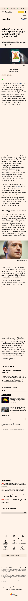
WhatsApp (18, 83)
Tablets (10, 22)
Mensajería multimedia (12, 419)
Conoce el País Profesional (14, 555)
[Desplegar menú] (2, 11)
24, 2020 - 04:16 (14, 71)
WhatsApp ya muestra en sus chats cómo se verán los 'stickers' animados (17, 400)
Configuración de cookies (6, 587)
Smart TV (15, 22)
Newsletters (13, 589)
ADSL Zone (23, 19)
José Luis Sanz (14, 69)
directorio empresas (22, 543)
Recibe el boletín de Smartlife (10, 387)
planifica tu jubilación (5, 544)
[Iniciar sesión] (25, 12)
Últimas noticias (6, 480)
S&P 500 (13, 8)
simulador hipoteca (14, 538)
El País (25, 15)
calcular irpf (5, 538)
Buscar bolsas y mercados (8, 508)
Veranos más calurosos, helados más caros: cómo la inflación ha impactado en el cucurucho (12, 490)
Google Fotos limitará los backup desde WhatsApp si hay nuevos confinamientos (18, 409)
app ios (14, 549)
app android (22, 549)
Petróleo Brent (24, 8)
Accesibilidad (23, 587)
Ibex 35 (3, 8)
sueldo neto (22, 538)
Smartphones (4, 22)
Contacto (8, 586)
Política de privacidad (16, 587)
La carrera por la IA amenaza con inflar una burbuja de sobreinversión (13, 495)
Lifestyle (25, 22)
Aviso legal (12, 586)
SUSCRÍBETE (20, 11)
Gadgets (20, 22)
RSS (9, 589)
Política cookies (18, 586)
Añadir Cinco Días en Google (9, 79)
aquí (23, 429)
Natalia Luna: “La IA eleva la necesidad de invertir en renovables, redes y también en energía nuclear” (13, 501)
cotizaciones (5, 549)
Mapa (7, 589)
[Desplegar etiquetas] (25, 419)
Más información (4, 425)
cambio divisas (14, 543)
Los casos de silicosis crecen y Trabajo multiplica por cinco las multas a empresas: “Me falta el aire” (13, 485)
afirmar (18, 186)
